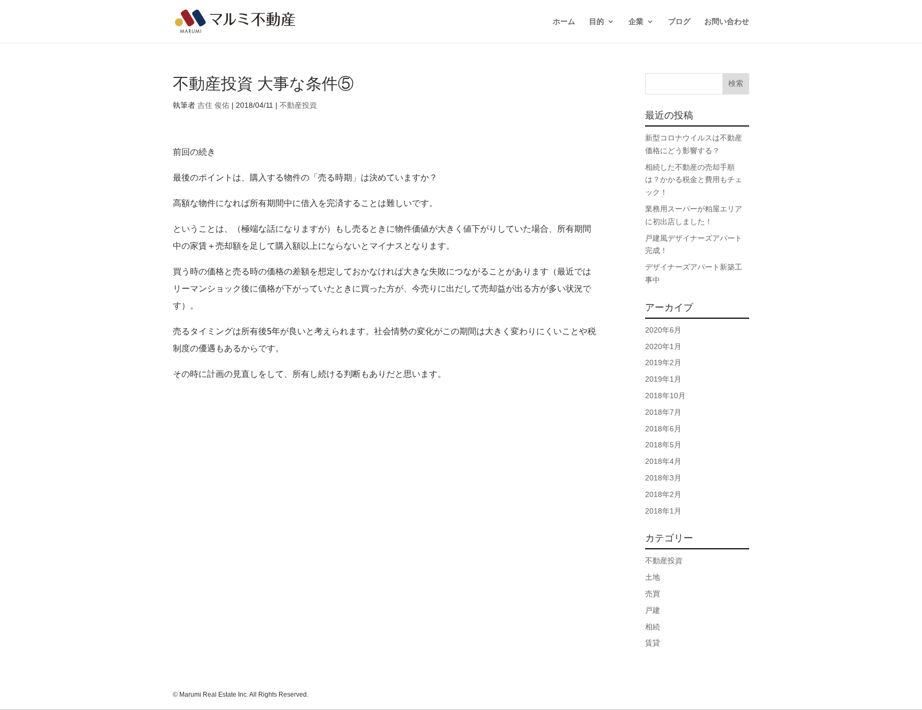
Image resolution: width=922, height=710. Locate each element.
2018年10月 (665, 395)
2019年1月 (663, 379)
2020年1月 (663, 346)
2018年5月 (663, 444)
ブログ (679, 22)
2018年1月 (663, 511)
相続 (652, 626)
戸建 (652, 610)
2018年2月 (663, 494)
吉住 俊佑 (213, 105)
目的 (596, 22)
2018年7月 (663, 412)
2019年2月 (663, 362)
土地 (652, 577)
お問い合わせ (726, 22)
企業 (636, 22)
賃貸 (652, 642)
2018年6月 (663, 428)
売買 (652, 593)
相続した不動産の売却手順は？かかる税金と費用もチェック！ (693, 180)
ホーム (564, 22)
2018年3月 (663, 478)
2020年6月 (663, 330)
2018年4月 (663, 461)
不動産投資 (298, 105)
